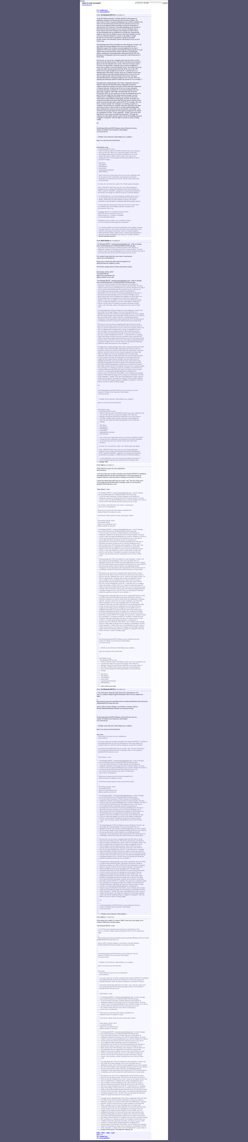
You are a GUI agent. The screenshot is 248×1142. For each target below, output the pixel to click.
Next (108, 1132)
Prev (103, 1132)
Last (113, 1132)
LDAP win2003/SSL (105, 12)
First (98, 1132)
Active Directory (88, 5)
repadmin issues (104, 10)
